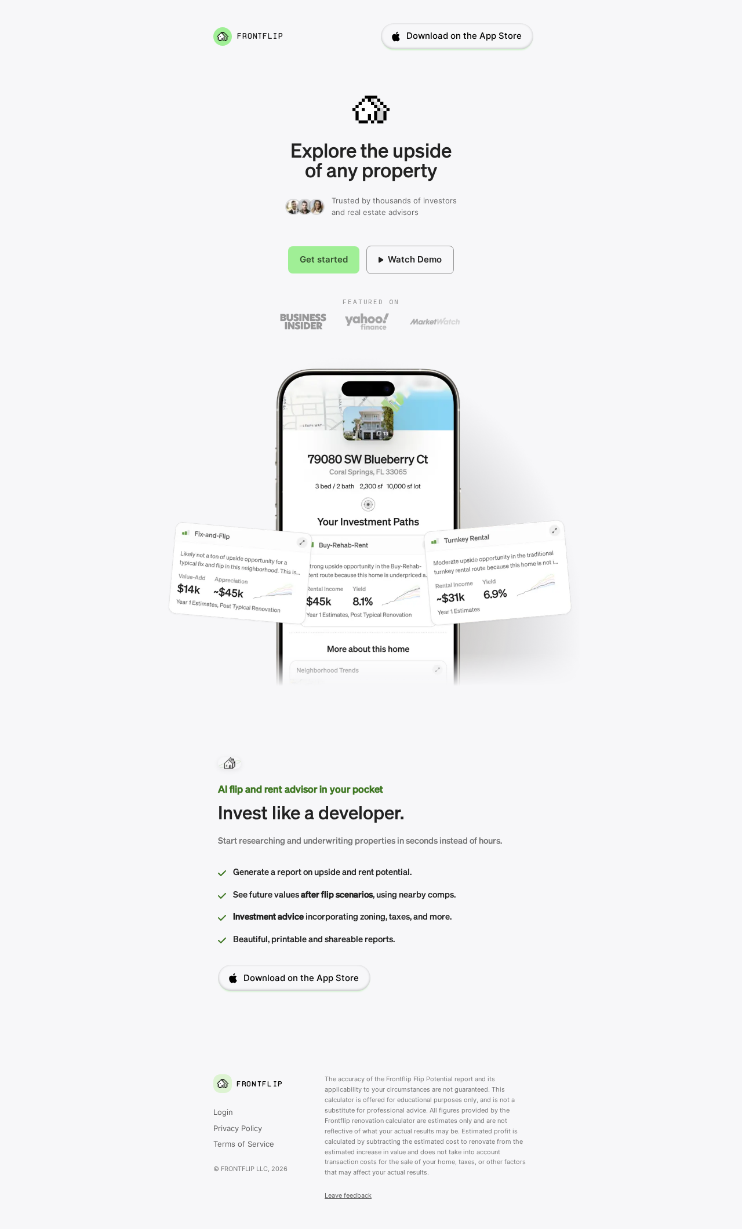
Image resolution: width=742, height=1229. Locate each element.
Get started (324, 259)
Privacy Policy (237, 1128)
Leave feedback (348, 1195)
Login (223, 1112)
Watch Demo (415, 259)
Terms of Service (243, 1143)
